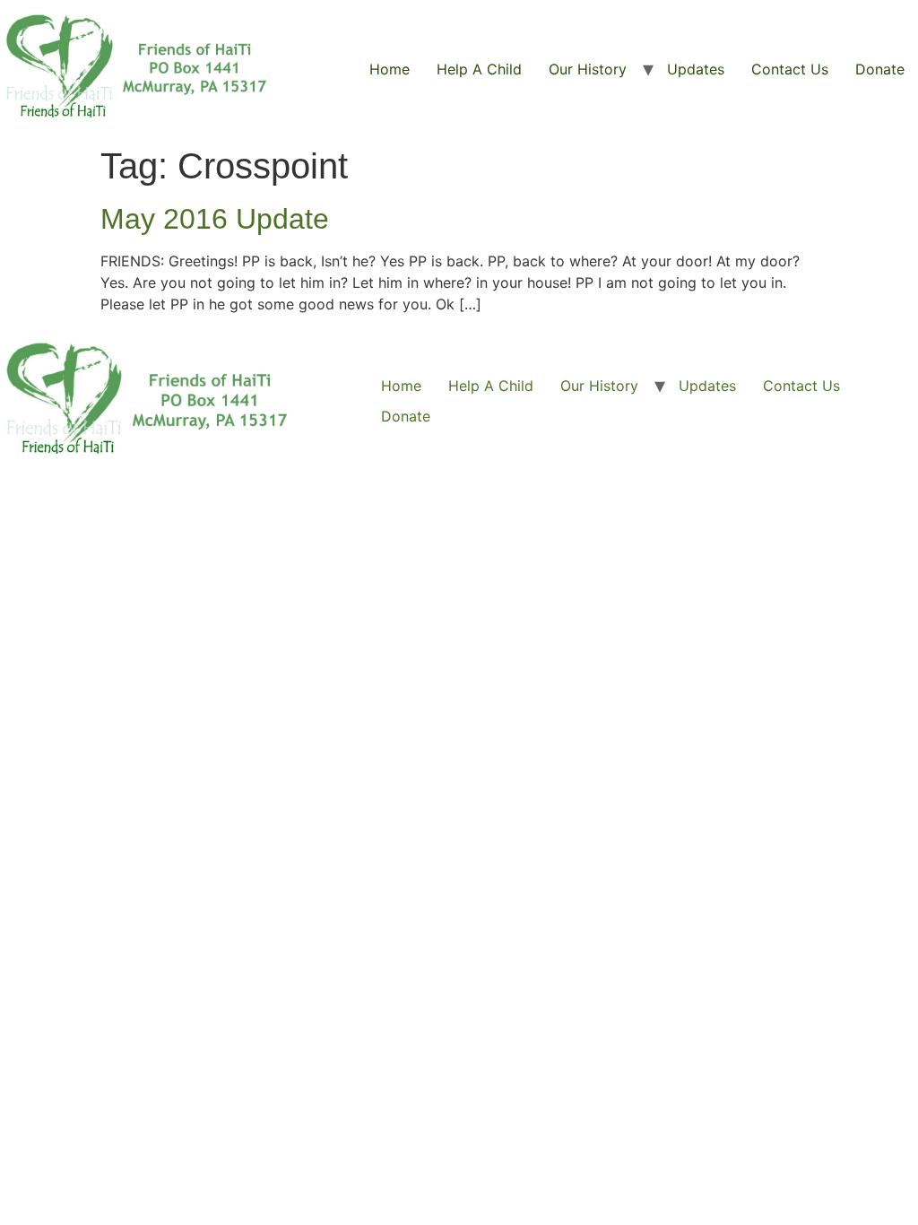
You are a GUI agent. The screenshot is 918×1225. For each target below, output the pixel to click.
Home (389, 69)
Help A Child (479, 69)
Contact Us (789, 69)
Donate (880, 69)
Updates (695, 69)
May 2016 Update (214, 219)
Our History (588, 69)
